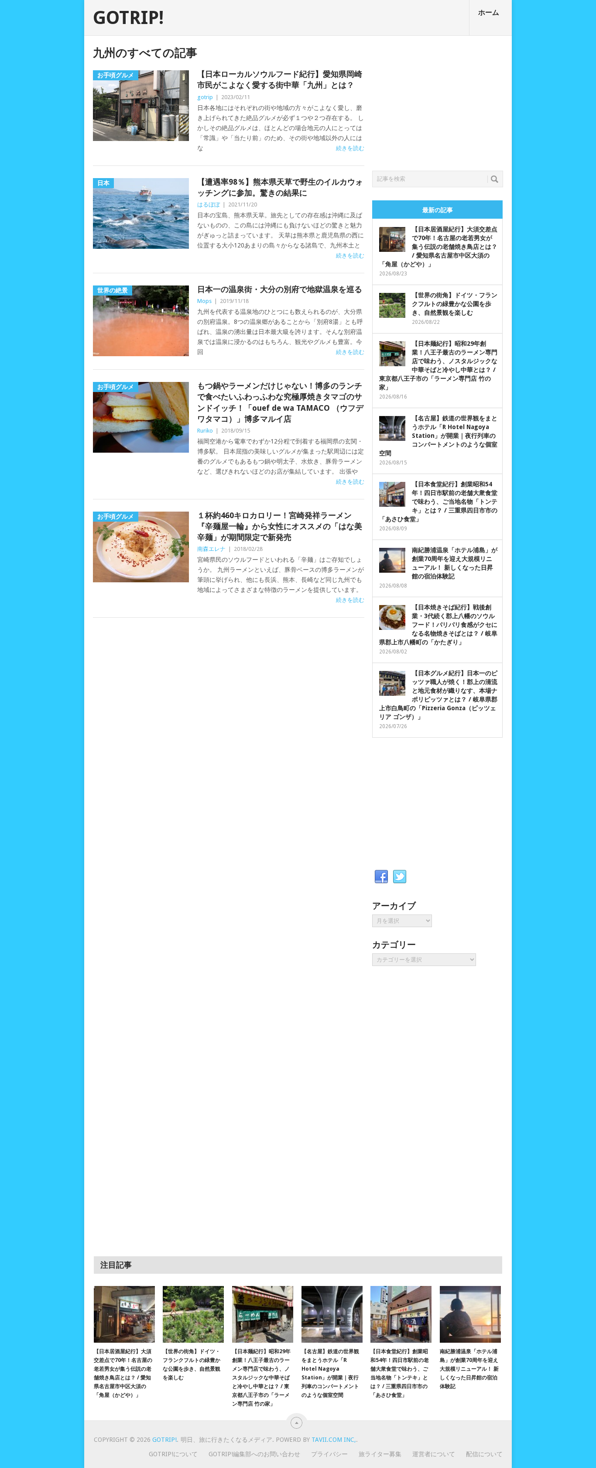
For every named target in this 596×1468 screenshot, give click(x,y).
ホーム (488, 12)
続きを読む (350, 148)
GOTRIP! (128, 18)
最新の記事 (437, 209)
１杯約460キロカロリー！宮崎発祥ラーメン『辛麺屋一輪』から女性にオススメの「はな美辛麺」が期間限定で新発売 (279, 526)
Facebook (381, 877)
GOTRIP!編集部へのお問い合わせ (254, 1454)
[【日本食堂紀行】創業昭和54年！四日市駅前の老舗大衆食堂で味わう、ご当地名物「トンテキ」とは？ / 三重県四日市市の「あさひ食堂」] (401, 1314)
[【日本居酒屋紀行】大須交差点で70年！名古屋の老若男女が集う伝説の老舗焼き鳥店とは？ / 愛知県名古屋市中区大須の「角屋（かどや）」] (124, 1314)
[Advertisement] (437, 100)
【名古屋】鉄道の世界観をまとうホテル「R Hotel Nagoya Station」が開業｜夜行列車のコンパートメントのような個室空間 (438, 436)
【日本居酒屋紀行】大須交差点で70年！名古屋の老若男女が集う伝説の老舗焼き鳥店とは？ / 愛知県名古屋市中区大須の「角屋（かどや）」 (438, 247)
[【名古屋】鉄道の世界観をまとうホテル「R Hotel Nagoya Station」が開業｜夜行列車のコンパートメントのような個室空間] (332, 1314)
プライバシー (329, 1454)
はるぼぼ (208, 204)
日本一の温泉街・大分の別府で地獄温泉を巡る (279, 289)
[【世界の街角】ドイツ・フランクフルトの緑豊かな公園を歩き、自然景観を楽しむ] (193, 1314)
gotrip (205, 97)
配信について (484, 1454)
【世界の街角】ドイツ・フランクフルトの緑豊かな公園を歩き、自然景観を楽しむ (454, 304)
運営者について (433, 1454)
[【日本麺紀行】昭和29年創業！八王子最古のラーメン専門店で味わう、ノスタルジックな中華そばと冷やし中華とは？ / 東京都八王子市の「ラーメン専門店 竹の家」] (262, 1314)
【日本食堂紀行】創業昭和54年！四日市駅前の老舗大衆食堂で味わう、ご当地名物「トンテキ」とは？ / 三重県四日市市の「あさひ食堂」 (438, 502)
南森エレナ (211, 549)
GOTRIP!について (173, 1454)
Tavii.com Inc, (334, 1439)
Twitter (400, 877)
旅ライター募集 (380, 1454)
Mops (204, 301)
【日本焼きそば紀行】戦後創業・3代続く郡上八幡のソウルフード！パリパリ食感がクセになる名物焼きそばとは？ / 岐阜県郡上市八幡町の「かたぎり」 (438, 625)
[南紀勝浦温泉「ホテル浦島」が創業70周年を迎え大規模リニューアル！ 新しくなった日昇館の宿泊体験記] (470, 1314)
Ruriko (205, 430)
